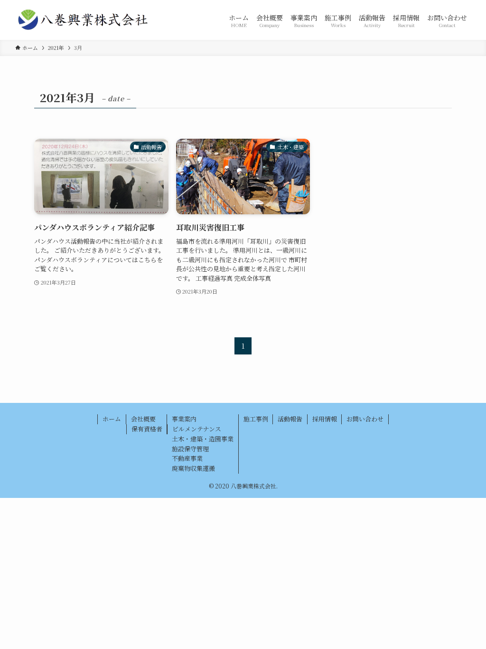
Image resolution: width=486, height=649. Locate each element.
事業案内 (184, 418)
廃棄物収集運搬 (193, 468)
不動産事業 (187, 458)
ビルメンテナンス (196, 428)
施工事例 (255, 418)
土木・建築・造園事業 (203, 438)
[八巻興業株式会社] (83, 20)
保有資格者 (146, 428)
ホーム (112, 418)
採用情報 (324, 418)
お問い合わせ (364, 418)
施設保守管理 (190, 448)
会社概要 (143, 418)
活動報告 (290, 418)
